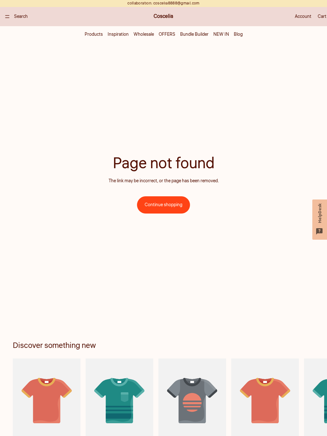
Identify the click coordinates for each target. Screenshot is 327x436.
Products (94, 34)
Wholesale (143, 34)
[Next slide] (307, 407)
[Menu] (7, 16)
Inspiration (118, 34)
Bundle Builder (194, 34)
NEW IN (221, 34)
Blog (238, 34)
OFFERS (167, 34)
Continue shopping (163, 205)
